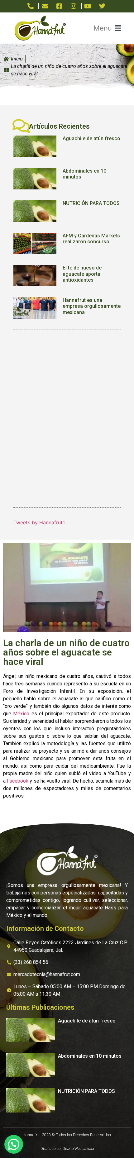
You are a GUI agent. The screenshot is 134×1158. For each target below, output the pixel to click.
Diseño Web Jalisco (78, 1148)
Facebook (17, 781)
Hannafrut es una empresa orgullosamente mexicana (92, 306)
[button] (107, 28)
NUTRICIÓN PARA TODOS (91, 203)
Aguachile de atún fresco (91, 138)
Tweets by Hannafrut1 (39, 522)
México (21, 714)
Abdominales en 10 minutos (90, 1056)
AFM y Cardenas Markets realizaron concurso (91, 239)
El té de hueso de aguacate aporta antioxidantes (82, 274)
